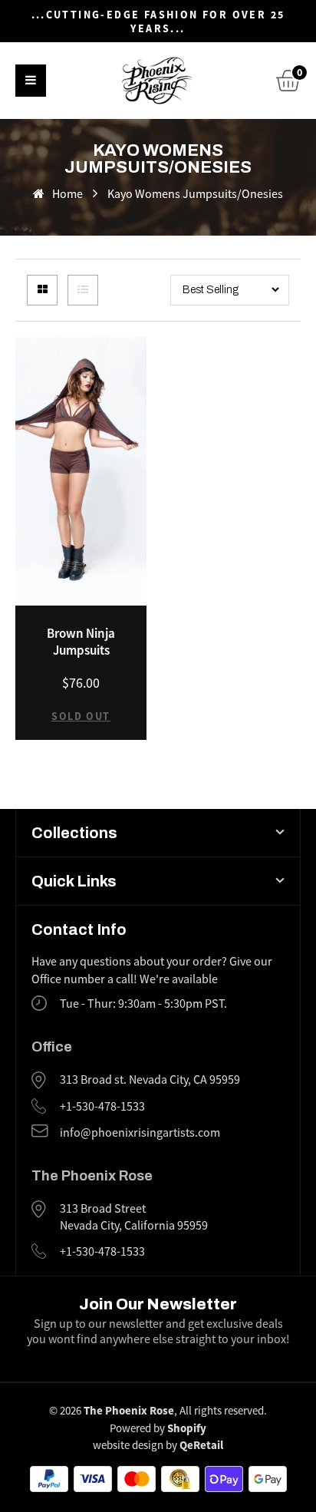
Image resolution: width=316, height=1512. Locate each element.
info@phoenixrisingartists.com (140, 1133)
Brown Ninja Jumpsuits (81, 642)
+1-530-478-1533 (102, 1106)
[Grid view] (42, 290)
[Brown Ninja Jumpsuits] (80, 471)
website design (128, 1445)
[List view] (82, 290)
